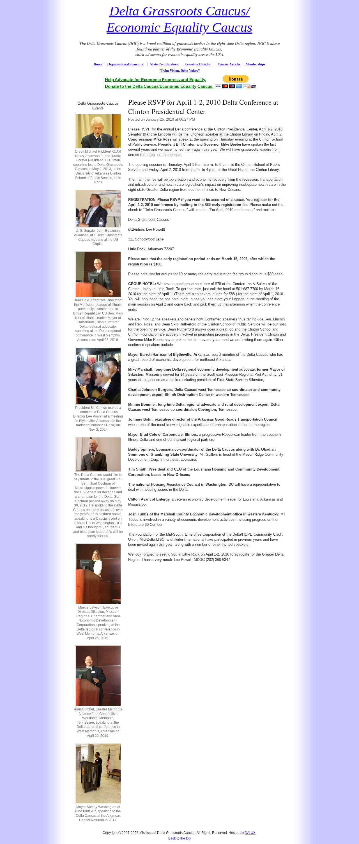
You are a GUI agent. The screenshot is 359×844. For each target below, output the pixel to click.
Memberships (255, 64)
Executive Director (198, 64)
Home (98, 64)
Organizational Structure (125, 64)
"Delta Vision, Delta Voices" (179, 70)
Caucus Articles (229, 64)
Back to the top (179, 838)
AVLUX (250, 833)
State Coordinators (164, 64)
